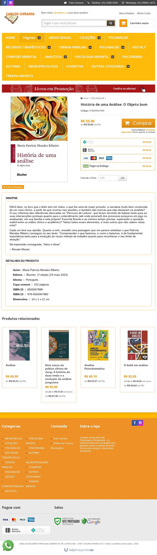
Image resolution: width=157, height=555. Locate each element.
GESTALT (10, 476)
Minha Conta (143, 13)
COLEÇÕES (11, 443)
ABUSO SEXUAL (14, 438)
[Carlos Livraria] (19, 18)
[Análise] (19, 357)
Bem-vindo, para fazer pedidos (64, 12)
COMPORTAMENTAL (13, 486)
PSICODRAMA (36, 448)
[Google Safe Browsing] (91, 521)
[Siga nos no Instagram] (11, 3)
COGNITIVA (35, 467)
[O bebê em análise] (137, 359)
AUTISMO (34, 453)
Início (85, 98)
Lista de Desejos (14, 187)
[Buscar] (111, 23)
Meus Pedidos (126, 13)
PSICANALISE (97, 98)
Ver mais (21, 370)
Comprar (141, 123)
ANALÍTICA (11, 491)
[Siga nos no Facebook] (5, 3)
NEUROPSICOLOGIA (37, 462)
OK (122, 178)
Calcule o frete (88, 178)
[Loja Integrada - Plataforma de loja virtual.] (78, 550)
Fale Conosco (76, 3)
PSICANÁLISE (12, 448)
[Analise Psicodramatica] (98, 357)
